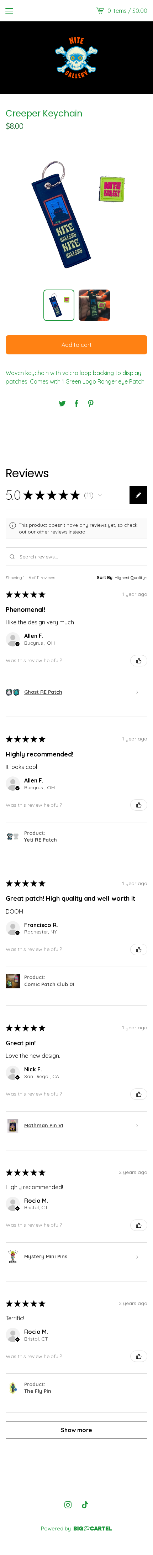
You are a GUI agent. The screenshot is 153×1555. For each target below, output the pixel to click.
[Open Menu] (9, 11)
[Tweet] (62, 403)
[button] (100, 495)
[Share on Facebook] (76, 403)
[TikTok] (85, 1505)
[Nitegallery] (76, 58)
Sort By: (105, 577)
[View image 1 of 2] (59, 305)
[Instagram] (68, 1505)
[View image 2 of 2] (94, 305)
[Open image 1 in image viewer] (76, 214)
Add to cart (77, 344)
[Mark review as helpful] (138, 660)
